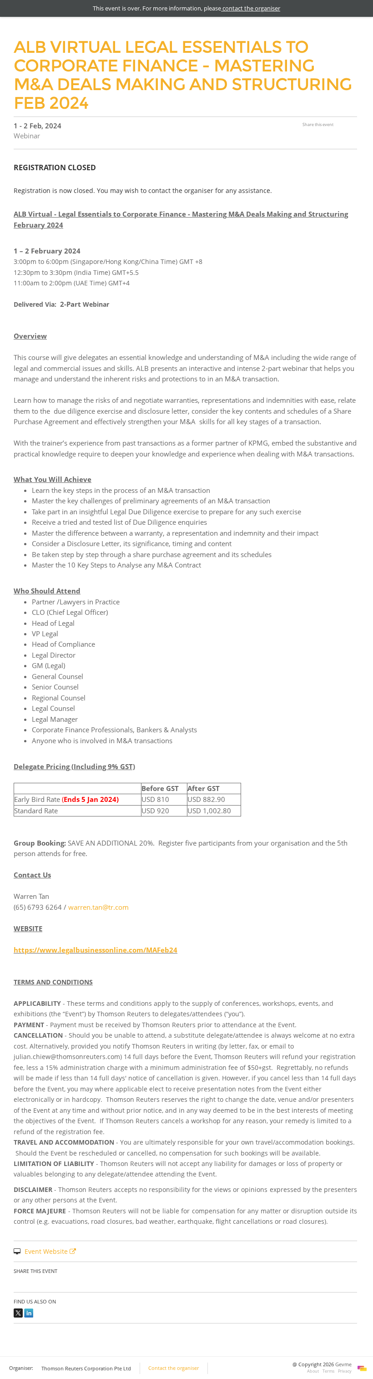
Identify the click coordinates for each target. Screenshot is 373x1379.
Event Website (47, 1251)
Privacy (345, 1371)
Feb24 (167, 949)
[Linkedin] (28, 1312)
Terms (328, 1371)
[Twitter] (18, 1312)
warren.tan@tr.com (98, 907)
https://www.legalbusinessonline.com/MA (85, 949)
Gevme (343, 1364)
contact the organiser (250, 8)
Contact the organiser (173, 1368)
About (313, 1371)
